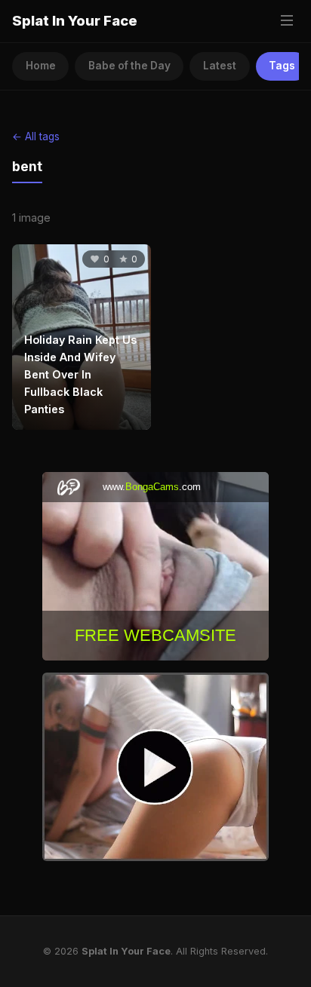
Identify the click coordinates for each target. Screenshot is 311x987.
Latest (219, 66)
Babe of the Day (129, 66)
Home (41, 66)
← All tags (36, 136)
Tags (282, 66)
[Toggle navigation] (287, 21)
